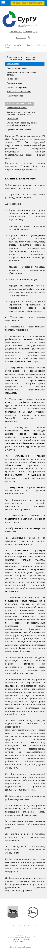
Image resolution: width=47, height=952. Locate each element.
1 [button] (13, 925)
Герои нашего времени (17, 87)
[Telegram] (26, 941)
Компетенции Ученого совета (20, 104)
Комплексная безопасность (19, 92)
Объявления (12, 119)
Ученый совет (19, 45)
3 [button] (21, 925)
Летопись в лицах (14, 83)
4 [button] (24, 925)
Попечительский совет (17, 68)
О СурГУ (8, 45)
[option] (17, 914)
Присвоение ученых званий (19, 130)
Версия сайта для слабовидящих (23, 32)
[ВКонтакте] (17, 941)
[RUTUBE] (16, 943)
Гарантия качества (15, 96)
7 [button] (36, 925)
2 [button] (17, 925)
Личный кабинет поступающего (27, 3)
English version (21, 38)
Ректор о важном (14, 79)
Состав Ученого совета (17, 108)
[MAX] (21, 943)
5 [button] (28, 925)
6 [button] (32, 925)
